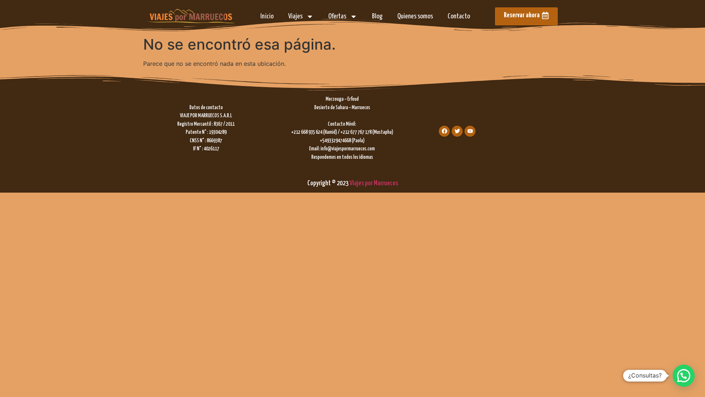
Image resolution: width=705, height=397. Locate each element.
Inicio (267, 16)
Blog (377, 16)
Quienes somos (415, 16)
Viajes (295, 16)
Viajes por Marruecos (374, 183)
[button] (684, 376)
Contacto (459, 16)
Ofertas (337, 16)
